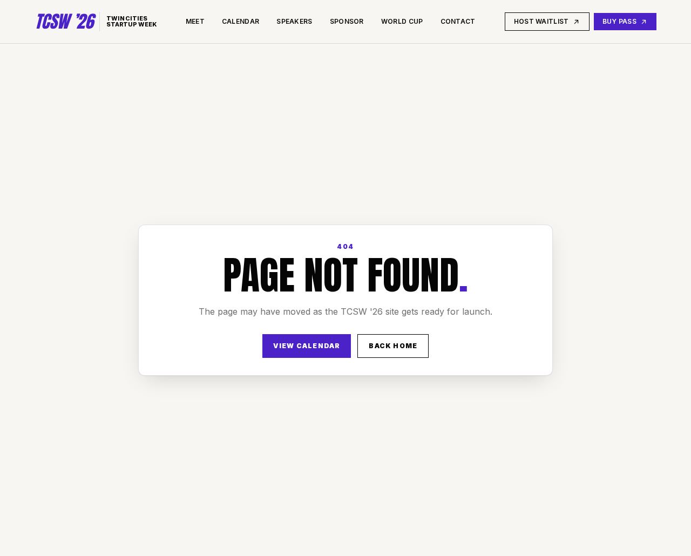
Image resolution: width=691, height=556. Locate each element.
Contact (458, 21)
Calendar (240, 21)
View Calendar (307, 346)
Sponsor (347, 21)
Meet (195, 21)
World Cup (402, 21)
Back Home (393, 346)
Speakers (294, 21)
